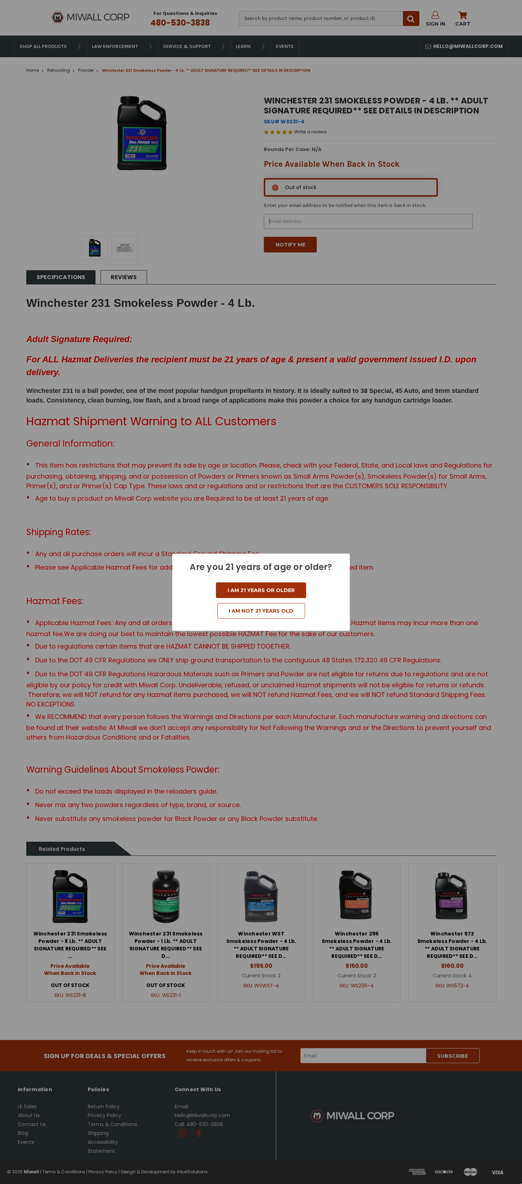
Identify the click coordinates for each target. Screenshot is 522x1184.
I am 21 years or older (261, 590)
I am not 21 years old (261, 611)
